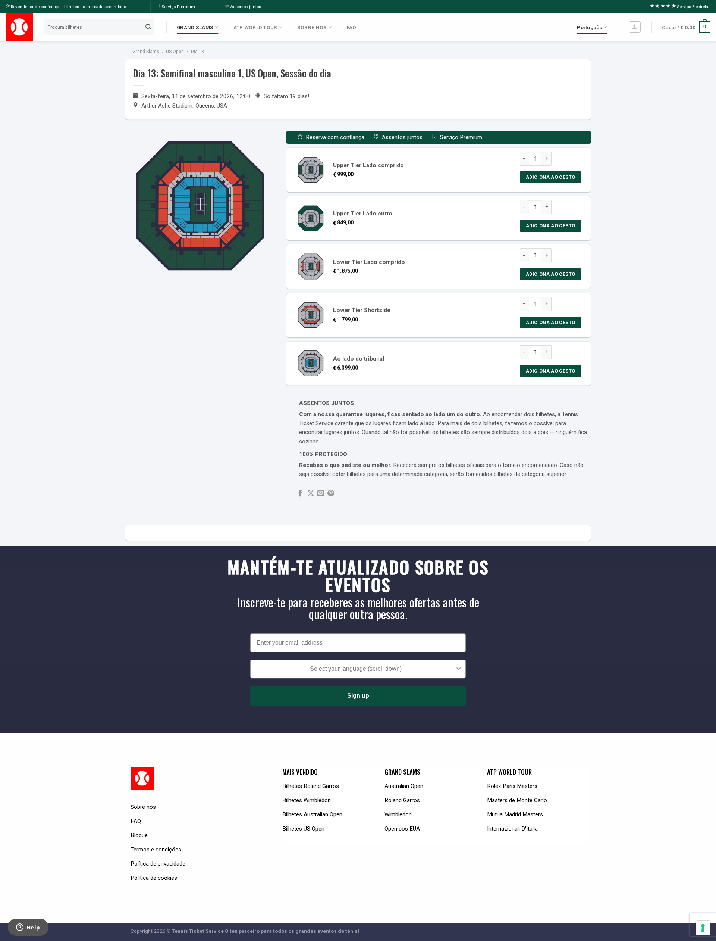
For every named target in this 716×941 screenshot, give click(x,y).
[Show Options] (458, 669)
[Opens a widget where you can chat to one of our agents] (27, 928)
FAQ (352, 27)
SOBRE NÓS (312, 27)
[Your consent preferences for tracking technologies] (703, 928)
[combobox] (356, 669)
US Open (175, 51)
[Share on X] (310, 494)
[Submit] (148, 27)
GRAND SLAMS (195, 27)
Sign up (358, 696)
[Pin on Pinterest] (330, 494)
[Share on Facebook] (300, 494)
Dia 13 (197, 51)
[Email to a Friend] (320, 494)
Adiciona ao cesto (550, 177)
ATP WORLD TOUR (255, 27)
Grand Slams (145, 51)
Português (589, 27)
